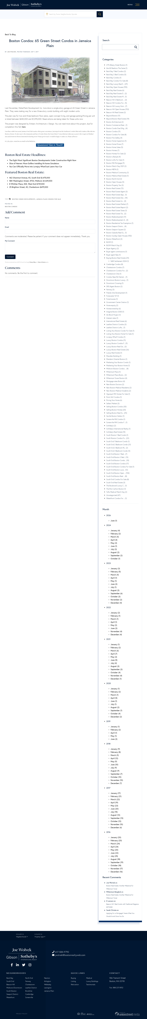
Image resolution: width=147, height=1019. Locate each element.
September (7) (116, 774)
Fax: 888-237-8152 (116, 988)
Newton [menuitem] (47, 978)
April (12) (114, 758)
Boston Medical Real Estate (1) (117, 176)
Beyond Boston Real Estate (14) (117, 119)
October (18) (116, 865)
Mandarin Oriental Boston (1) (116, 359)
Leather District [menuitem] (31, 988)
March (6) (115, 650)
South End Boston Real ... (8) (116, 476)
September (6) (117, 593)
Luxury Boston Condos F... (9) (117, 343)
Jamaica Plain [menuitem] (49, 991)
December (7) (116, 783)
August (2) (115, 552)
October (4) (116, 672)
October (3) (116, 596)
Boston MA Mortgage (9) (115, 163)
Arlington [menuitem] (47, 981)
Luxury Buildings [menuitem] (92, 981)
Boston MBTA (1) (112, 169)
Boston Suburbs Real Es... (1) (116, 233)
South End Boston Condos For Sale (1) (120, 467)
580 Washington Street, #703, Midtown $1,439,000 (30, 181)
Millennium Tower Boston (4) (116, 378)
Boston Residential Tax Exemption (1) (119, 223)
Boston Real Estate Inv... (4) (116, 201)
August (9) (115, 770)
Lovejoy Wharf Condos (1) (115, 337)
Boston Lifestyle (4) (113, 157)
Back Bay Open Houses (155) (116, 87)
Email (7, 227)
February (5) (116, 571)
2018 (108, 743)
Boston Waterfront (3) (114, 239)
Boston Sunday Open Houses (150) (119, 236)
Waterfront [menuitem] (10, 997)
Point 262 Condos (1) (114, 397)
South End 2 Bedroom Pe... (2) (117, 448)
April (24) (114, 846)
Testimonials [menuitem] (90, 984)
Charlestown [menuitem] (30, 984)
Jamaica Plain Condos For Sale (48, 199)
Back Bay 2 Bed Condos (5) (116, 74)
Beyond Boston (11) (113, 116)
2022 (108, 607)
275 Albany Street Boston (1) (116, 65)
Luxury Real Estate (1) (114, 353)
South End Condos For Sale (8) (117, 479)
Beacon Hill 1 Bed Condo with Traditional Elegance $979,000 (122, 905)
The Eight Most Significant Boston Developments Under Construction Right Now (42, 160)
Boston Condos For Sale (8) (116, 134)
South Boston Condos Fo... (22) (117, 438)
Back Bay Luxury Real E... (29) (117, 84)
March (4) (115, 536)
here (24, 127)
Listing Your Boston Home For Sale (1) (120, 334)
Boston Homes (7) (112, 150)
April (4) (114, 540)
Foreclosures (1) (112, 299)
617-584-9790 (62, 952)
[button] (100, 14)
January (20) (116, 837)
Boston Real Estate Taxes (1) (116, 210)
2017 (108, 788)
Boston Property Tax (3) (115, 185)
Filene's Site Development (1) (116, 293)
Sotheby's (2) (111, 426)
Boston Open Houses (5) (115, 182)
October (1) (115, 558)
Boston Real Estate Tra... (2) (116, 214)
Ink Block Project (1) (113, 315)
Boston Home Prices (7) (114, 144)
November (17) (117, 868)
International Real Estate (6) (116, 321)
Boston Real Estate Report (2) (117, 207)
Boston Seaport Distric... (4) (116, 226)
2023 (108, 563)
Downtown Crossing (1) (114, 283)
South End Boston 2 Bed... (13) (117, 457)
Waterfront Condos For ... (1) (116, 498)
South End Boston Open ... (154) (117, 473)
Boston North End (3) (114, 179)
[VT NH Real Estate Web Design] (117, 1014)
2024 (108, 525)
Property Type (39, 937)
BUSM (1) (109, 242)
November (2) (116, 599)
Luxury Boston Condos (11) (116, 340)
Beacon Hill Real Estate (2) (116, 112)
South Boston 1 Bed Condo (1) (117, 435)
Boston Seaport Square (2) (116, 229)
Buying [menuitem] (73, 978)
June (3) (114, 584)
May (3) (114, 543)
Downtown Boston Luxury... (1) (117, 280)
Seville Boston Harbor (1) (115, 416)
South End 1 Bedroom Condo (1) (118, 441)
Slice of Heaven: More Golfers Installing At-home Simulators (34, 163)
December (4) (116, 602)
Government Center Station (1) (117, 302)
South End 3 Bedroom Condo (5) (118, 451)
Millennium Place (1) (113, 372)
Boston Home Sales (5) (114, 147)
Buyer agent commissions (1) (116, 252)
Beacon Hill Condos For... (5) (116, 103)
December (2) (116, 716)
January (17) (116, 793)
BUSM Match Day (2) (114, 245)
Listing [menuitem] (73, 981)
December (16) (117, 871)
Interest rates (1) (112, 318)
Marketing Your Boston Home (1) (118, 365)
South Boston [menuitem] (11, 991)
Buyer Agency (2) (112, 248)
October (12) (116, 821)
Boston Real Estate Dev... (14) (117, 198)
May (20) (114, 850)
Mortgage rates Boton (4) (115, 381)
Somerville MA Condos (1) (115, 419)
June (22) (114, 853)
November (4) (116, 631)
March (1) (114, 619)
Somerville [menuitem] (29, 997)
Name (7, 218)
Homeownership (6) (113, 309)
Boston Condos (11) (113, 131)
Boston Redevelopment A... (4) (117, 220)
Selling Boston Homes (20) (116, 410)
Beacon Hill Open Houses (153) (117, 109)
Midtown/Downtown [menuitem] (14, 988)
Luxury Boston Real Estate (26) (117, 350)
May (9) (114, 761)
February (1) (115, 615)
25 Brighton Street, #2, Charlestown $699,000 (28, 187)
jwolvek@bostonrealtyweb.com (70, 955)
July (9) (114, 767)
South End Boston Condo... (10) (117, 460)
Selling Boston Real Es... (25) (116, 413)
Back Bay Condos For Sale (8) (117, 81)
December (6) (116, 827)
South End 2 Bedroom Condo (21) (118, 444)
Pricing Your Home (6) (114, 400)
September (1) (116, 710)
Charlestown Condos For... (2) (117, 271)
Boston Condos (11, 206)
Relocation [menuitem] (75, 984)
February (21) (116, 796)
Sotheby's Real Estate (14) (115, 432)
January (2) (115, 612)
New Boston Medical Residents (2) (119, 388)
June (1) (114, 520)
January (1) (115, 644)
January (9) (115, 749)
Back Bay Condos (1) (113, 78)
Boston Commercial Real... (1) (116, 125)
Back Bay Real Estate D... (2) (116, 93)
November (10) (117, 780)
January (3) (115, 568)
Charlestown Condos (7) (115, 267)
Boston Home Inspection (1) (116, 141)
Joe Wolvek (11, 52)
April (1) (114, 578)
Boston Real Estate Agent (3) (117, 191)
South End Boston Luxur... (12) (117, 470)
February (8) (116, 752)
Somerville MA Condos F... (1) (116, 422)
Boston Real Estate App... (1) (116, 195)
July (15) (114, 812)
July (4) (114, 663)
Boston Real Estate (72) (115, 188)
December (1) (116, 678)
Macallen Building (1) (113, 356)
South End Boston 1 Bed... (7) (116, 454)
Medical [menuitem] (89, 978)
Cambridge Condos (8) (114, 264)
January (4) (115, 530)
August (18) (115, 859)
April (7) (114, 653)
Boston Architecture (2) (115, 122)
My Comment (10, 241)
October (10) (116, 777)
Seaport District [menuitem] (12, 994)
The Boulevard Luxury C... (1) (116, 486)
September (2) (117, 555)
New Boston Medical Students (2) (118, 391)
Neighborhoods (21, 937)
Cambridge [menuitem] (29, 994)
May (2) (114, 625)
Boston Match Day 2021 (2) (116, 166)
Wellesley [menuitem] (47, 984)
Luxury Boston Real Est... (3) (116, 346)
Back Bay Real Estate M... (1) (116, 97)
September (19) (117, 862)
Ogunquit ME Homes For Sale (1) (118, 394)
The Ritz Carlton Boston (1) (116, 489)
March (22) (115, 799)
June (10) (114, 764)
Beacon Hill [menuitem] (10, 984)
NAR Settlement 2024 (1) (120, 261)
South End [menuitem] (10, 981)
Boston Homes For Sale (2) (116, 154)
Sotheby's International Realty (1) (118, 429)
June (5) (114, 660)
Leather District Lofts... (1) (115, 327)
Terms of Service (42, 262)
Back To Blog (10, 34)
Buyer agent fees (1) (113, 255)
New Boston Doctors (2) (115, 384)
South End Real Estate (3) (115, 482)
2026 (108, 515)
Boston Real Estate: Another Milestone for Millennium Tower (119, 887)
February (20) (116, 840)
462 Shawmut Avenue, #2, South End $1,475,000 (29, 177)
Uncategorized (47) (113, 495)
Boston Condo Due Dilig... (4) (117, 128)
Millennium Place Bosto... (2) (116, 375)
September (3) (117, 669)
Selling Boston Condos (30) (116, 406)
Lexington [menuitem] (47, 988)
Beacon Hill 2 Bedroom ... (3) (116, 100)
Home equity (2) (112, 305)
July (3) (114, 549)
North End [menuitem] (29, 978)
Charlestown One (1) (113, 274)
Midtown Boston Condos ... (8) (117, 369)
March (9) (115, 755)
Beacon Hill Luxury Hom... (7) (116, 106)
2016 (108, 832)
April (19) (114, 802)
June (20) (115, 808)
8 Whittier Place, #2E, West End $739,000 (27, 184)
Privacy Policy (33, 262)
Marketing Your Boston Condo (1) (118, 362)
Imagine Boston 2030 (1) (115, 312)
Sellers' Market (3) (112, 403)
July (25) (114, 856)
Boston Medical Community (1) (117, 172)
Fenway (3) (110, 289)
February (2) (116, 533)
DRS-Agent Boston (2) (114, 286)
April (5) (114, 698)
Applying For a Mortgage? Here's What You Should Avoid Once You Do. (120, 914)
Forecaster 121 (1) (112, 296)
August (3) (115, 590)
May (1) (114, 581)
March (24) (115, 843)
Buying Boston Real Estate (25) (117, 258)
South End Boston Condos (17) (117, 463)
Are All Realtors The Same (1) (116, 68)
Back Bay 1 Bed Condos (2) (116, 71)
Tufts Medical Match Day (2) (116, 492)
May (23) (114, 805)
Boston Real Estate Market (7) (117, 204)
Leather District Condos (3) (116, 324)
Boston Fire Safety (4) (114, 138)
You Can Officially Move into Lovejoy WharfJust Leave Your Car (35, 166)
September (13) (117, 818)
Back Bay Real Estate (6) (115, 90)
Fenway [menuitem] (28, 981)
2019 (108, 721)
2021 (108, 639)
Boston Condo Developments (23, 199)
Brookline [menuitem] (28, 991)
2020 (108, 683)
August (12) (115, 815)
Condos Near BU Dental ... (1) (116, 277)
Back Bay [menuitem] (9, 978)
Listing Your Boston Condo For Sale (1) (120, 331)
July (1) (114, 587)
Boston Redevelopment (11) (116, 217)
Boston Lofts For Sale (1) (115, 160)
